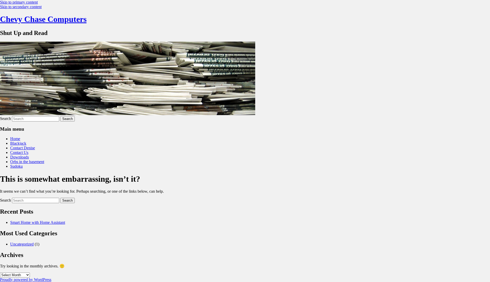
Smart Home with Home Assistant (37, 222)
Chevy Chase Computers (43, 19)
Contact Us (19, 152)
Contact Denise (22, 148)
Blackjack (18, 143)
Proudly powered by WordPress (25, 279)
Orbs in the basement (27, 162)
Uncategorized (22, 244)
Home (15, 139)
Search (5, 118)
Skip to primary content (19, 2)
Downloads (19, 157)
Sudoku (16, 166)
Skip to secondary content (21, 7)
